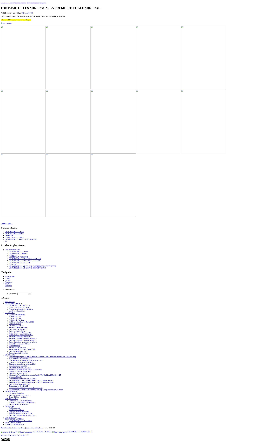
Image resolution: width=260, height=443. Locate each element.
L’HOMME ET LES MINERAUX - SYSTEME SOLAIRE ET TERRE (32, 266)
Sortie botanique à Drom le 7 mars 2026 (22, 349)
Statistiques (39, 428)
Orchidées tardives (15, 324)
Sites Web (8, 284)
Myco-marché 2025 (15, 377)
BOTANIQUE (10, 313)
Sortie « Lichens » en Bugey (18, 397)
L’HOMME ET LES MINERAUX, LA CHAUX (21, 239)
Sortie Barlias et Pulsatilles (17, 347)
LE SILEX (12, 264)
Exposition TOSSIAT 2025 (18, 373)
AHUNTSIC (25, 435)
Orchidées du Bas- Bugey (17, 320)
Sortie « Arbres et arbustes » (18, 327)
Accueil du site (5, 3)
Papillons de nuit (14, 408)
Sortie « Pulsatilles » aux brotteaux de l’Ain (23, 342)
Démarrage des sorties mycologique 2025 (22, 364)
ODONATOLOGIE (11, 399)
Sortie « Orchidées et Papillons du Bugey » (23, 338)
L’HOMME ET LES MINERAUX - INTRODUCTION (27, 268)
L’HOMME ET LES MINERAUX (36, 3)
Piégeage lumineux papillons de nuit (20, 413)
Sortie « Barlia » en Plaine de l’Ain (20, 333)
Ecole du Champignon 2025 (18, 366)
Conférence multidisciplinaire (14, 424)
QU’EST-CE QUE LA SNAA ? (19, 305)
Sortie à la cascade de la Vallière (19, 344)
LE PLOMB (9, 235)
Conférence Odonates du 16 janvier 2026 (22, 402)
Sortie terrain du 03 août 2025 (18, 386)
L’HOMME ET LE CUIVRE (14, 232)
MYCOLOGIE (10, 355)
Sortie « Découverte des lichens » (19, 395)
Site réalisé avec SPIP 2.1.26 (10, 435)
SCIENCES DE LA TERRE (18, 3)
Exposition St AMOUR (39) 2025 (20, 371)
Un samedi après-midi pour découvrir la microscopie (25, 388)
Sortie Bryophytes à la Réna (18, 351)
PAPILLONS (9, 406)
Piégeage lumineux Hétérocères (19, 411)
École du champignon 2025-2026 (19, 368)
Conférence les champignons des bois (21, 362)
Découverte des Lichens (16, 393)
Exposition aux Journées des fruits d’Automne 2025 (25, 369)
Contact (7, 278)
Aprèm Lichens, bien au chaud (19, 307)
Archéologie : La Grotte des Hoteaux (21, 309)
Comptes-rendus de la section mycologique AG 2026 (26, 360)
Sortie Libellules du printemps (18, 404)
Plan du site (8, 282)
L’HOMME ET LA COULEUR (19, 262)
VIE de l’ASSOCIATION (13, 303)
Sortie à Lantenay (14, 346)
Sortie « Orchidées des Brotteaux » (20, 336)
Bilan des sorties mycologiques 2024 (20, 358)
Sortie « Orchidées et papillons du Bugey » (22, 415)
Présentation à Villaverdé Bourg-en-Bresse (22, 379)
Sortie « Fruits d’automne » (17, 329)
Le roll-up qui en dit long (17, 311)
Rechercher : (13, 294)
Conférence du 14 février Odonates (20, 401)
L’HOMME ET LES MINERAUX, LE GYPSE (24, 260)
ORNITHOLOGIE (11, 417)
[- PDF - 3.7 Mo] (6, 23)
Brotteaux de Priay (15, 316)
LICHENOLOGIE (11, 391)
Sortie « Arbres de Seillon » (18, 331)
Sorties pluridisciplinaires (13, 422)
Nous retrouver (10, 302)
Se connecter (30, 428)
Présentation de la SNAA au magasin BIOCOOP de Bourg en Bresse (31, 380)
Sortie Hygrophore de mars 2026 (19, 384)
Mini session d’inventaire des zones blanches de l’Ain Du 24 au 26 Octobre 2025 (35, 375)
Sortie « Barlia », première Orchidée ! (21, 335)
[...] (6, 241)
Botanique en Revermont (17, 314)
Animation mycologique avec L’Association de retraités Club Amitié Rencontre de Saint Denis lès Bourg (42, 357)
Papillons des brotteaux (16, 410)
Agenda (7, 280)
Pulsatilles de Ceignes (16, 325)
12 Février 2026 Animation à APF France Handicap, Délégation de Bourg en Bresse (36, 390)
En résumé (8, 286)
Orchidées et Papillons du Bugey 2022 (21, 322)
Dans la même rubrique (12, 249)
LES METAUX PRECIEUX (14, 237)
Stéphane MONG (27, 13)
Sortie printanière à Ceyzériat (18, 353)
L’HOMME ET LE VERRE (14, 234)
